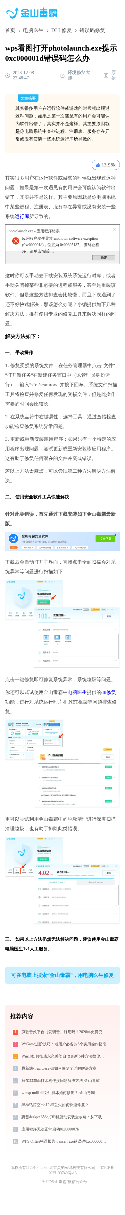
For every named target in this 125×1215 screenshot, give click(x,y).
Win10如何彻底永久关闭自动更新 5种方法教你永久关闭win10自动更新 (64, 1056)
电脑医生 (33, 30)
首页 (10, 30)
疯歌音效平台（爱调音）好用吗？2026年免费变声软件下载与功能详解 (64, 1032)
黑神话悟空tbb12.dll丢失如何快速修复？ (55, 1105)
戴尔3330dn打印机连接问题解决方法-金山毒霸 (60, 1080)
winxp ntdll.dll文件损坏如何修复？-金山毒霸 (58, 1092)
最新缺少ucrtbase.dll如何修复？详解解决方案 (58, 1068)
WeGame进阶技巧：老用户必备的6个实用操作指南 (63, 1044)
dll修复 (108, 692)
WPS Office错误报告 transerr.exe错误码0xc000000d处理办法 (64, 1141)
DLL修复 (61, 30)
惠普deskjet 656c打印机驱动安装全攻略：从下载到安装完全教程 (64, 1117)
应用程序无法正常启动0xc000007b (50, 1129)
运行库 (22, 216)
